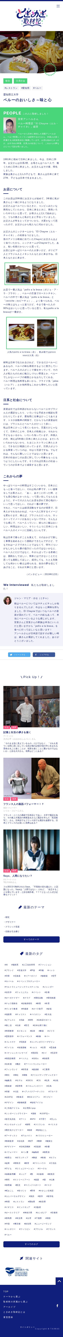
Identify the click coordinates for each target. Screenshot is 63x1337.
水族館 (41, 1174)
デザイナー (10, 922)
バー (48, 1036)
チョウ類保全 (12, 1003)
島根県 (46, 1058)
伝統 (56, 1080)
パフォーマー (12, 1152)
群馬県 (9, 1218)
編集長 (9, 1080)
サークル (43, 1168)
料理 (8, 1202)
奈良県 (28, 1224)
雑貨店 (51, 1174)
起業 (8, 1163)
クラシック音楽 (12, 927)
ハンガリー (11, 1229)
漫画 (34, 1113)
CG (39, 1080)
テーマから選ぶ (11, 1296)
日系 (44, 1047)
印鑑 (42, 970)
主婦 (18, 1025)
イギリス (10, 1207)
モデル (19, 1080)
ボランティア (22, 1158)
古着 (48, 992)
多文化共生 (11, 1119)
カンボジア (42, 1213)
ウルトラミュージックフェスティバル (22, 987)
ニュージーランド (44, 1224)
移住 (7, 81)
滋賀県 (9, 1014)
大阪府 (38, 1207)
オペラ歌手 (38, 1009)
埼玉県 (19, 1218)
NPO (33, 1119)
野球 (33, 1191)
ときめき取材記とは (14, 1312)
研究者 (25, 1069)
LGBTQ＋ (45, 1113)
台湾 (29, 1218)
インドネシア (24, 1207)
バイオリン (36, 1014)
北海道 (17, 976)
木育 (48, 1003)
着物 (25, 1075)
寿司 (8, 1180)
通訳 (18, 1064)
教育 (27, 1163)
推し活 (9, 1025)
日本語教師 (25, 1147)
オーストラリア (13, 1213)
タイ (45, 1053)
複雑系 (15, 965)
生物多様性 (27, 1003)
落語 (32, 1196)
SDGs (36, 1058)
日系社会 (20, 81)
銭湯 (37, 1180)
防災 (18, 1185)
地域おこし (42, 1130)
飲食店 (21, 1097)
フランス (52, 1229)
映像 (39, 1036)
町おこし (10, 1191)
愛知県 (26, 88)
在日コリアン (34, 1097)
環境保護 (52, 998)
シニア (23, 1174)
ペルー (38, 88)
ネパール (10, 981)
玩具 (47, 1080)
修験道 (45, 976)
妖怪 (50, 1009)
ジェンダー (49, 987)
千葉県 (39, 1218)
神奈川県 (28, 1213)
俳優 (48, 1147)
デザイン (10, 1102)
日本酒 (9, 1064)
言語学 (54, 1053)
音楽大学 (22, 970)
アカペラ (54, 1092)
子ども (9, 1168)
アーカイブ (9, 1307)
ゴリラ (51, 1031)
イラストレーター (45, 1136)
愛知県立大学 (10, 94)
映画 (44, 1158)
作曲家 (25, 1009)
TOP (6, 1291)
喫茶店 (17, 1163)
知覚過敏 (22, 1047)
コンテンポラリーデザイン (43, 1042)
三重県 (47, 1069)
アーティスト (12, 1136)
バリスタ (54, 1124)
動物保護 (22, 1102)
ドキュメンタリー (35, 1086)
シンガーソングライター (16, 1113)
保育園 (9, 1185)
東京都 (17, 1224)
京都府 (54, 1213)
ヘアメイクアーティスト (34, 1092)
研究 (7, 917)
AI (7, 965)
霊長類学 (10, 1036)
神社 (16, 1075)
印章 (8, 976)
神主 (8, 1075)
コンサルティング (14, 1124)
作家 (8, 1092)
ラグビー (49, 1097)
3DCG (30, 1080)
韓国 (49, 1218)
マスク (49, 1185)
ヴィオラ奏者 (12, 1009)
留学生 (51, 1196)
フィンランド (12, 1069)
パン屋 (25, 1152)
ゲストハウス (40, 1163)
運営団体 (8, 1317)
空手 (54, 976)
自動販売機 (11, 1174)
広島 (50, 1086)
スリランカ (40, 1124)
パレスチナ (11, 1042)
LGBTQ (9, 1097)
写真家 (23, 1042)
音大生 (49, 1014)
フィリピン (25, 1229)
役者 (33, 1031)
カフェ (53, 1158)
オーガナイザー (13, 998)
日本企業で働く (41, 1025)
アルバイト (27, 1136)
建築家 (36, 1069)
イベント (37, 992)
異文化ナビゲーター (15, 1130)
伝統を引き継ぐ (12, 931)
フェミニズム (22, 992)
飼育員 (47, 1152)
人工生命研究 (29, 965)
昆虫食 (53, 1047)
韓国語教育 (11, 1058)
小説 (16, 1092)
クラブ (27, 998)
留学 (41, 1196)
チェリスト (21, 1014)
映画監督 (10, 1141)
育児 (27, 1025)
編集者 (36, 1152)
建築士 (50, 1141)
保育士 (9, 1158)
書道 (42, 1031)
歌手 (31, 1141)
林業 (39, 1003)
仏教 (52, 1180)
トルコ (34, 1047)
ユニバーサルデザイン (16, 1196)
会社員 (21, 1141)
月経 (22, 1020)
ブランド (10, 970)
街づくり (22, 1191)
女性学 (9, 992)
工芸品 (53, 1163)
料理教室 (10, 1031)
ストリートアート (22, 1180)
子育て (43, 1119)
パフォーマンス (25, 1036)
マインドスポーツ (33, 1185)
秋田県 (43, 1202)
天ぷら (54, 1119)
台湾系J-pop (29, 1108)
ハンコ (51, 970)
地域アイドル (37, 1102)
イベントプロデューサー (29, 981)
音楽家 (38, 1147)
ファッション (46, 965)
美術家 (9, 1086)
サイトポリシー (27, 1327)
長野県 (19, 1086)
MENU (58, 6)
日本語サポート (45, 1020)
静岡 (28, 1124)
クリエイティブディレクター (45, 1075)
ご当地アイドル (13, 1108)
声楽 (33, 970)
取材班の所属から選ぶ (15, 1302)
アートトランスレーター (36, 1064)
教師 (40, 1141)
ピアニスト (11, 1020)
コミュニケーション (25, 1168)
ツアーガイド (31, 976)
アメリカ (10, 1047)
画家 (30, 1130)
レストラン (12, 88)
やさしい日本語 (47, 1191)
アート (23, 1119)
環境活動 (39, 998)
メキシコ (22, 1031)
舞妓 (35, 1158)
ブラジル (39, 1229)
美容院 (35, 1053)
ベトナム (24, 1058)
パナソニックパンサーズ (16, 1053)
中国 (8, 1224)
